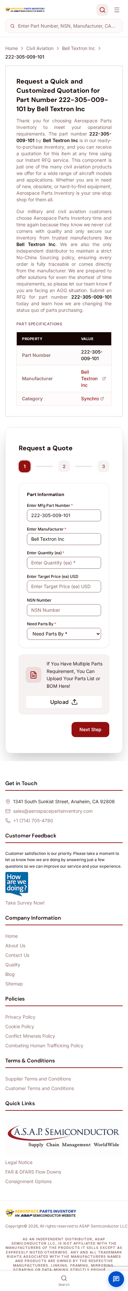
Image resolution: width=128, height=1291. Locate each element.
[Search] (102, 10)
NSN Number (39, 600)
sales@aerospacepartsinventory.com (53, 811)
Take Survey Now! (25, 903)
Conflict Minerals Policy (30, 1036)
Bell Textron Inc (78, 48)
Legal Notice (18, 1162)
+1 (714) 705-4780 (33, 820)
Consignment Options (28, 1181)
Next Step (90, 729)
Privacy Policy (20, 1017)
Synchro (90, 398)
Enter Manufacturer (46, 529)
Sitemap (14, 983)
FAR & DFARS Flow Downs (33, 1172)
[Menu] (117, 10)
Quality (12, 964)
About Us (15, 945)
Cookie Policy (19, 1026)
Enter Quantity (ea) (45, 552)
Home (11, 48)
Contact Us (17, 955)
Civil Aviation (39, 48)
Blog (10, 974)
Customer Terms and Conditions (39, 1088)
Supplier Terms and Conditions (38, 1078)
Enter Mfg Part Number (50, 505)
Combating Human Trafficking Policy (44, 1045)
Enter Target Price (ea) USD (52, 576)
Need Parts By (41, 623)
